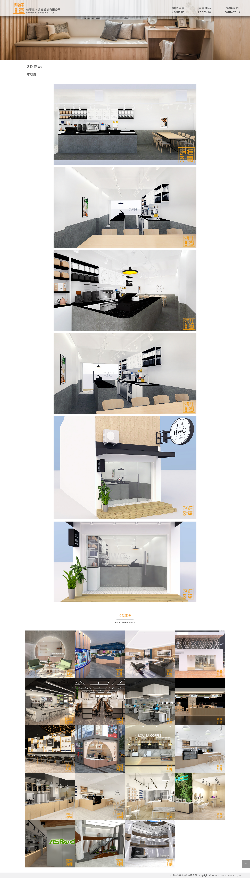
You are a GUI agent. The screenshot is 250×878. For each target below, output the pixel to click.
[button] (204, 9)
